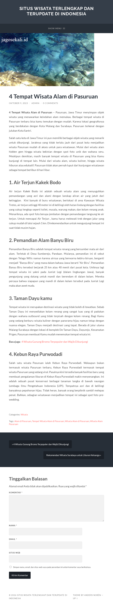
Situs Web (14, 553)
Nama (13, 525)
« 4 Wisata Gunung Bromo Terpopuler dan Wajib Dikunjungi (40, 444)
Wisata (24, 414)
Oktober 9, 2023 (18, 103)
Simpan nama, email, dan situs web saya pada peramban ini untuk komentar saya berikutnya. (52, 567)
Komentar (15, 492)
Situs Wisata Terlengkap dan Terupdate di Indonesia (56, 11)
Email (13, 539)
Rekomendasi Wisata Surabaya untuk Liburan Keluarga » (73, 455)
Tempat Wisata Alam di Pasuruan (48, 421)
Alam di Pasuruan (22, 421)
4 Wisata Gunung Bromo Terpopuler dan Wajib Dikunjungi (55, 341)
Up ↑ (75, 598)
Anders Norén (92, 595)
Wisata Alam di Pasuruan (77, 421)
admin (35, 103)
